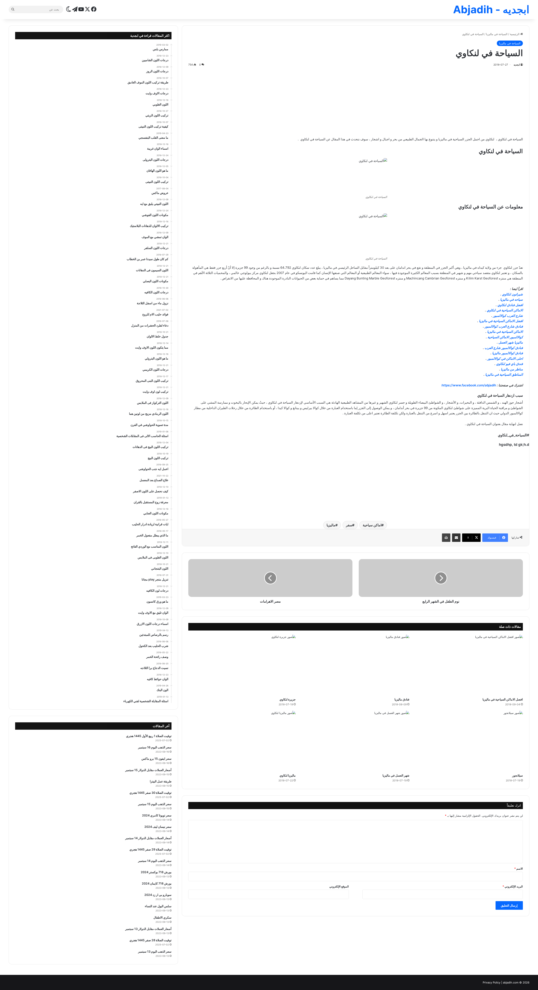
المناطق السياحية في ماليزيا (504, 375)
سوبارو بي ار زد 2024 (157, 895)
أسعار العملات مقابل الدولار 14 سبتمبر (148, 838)
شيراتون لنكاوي (512, 294)
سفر (349, 525)
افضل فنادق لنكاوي (510, 305)
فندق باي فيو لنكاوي (509, 364)
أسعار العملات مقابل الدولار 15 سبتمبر (148, 770)
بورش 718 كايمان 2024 (156, 883)
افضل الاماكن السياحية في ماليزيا (501, 321)
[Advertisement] (355, 100)
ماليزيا (331, 525)
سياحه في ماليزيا (511, 299)
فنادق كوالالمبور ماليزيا (507, 353)
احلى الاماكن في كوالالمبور (505, 359)
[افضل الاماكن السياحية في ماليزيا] (469, 665)
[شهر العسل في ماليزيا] (355, 741)
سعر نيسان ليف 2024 (157, 826)
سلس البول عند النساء (158, 906)
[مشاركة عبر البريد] (456, 537)
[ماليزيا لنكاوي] (242, 741)
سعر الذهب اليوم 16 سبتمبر (154, 747)
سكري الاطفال (162, 917)
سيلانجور (517, 775)
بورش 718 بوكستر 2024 (156, 872)
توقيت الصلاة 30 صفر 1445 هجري (150, 792)
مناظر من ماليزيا (512, 369)
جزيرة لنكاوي (288, 699)
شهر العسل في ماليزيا (395, 775)
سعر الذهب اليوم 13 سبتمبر (154, 951)
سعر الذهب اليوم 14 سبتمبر (154, 860)
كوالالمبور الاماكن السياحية (505, 337)
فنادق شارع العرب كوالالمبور (504, 326)
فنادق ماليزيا (401, 699)
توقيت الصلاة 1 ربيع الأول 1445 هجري (148, 736)
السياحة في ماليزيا (497, 34)
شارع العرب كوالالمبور (508, 316)
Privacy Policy (491, 982)
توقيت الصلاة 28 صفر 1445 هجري (150, 940)
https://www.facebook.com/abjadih (469, 385)
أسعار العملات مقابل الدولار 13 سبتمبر (148, 929)
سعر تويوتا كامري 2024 (156, 815)
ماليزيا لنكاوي (288, 775)
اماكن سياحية (372, 525)
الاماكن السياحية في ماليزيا (505, 332)
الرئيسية (515, 34)
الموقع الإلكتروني (339, 886)
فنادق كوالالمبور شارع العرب (504, 348)
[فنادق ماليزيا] (355, 665)
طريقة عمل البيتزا (160, 781)
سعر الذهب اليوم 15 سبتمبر (154, 804)
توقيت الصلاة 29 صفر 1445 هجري (150, 849)
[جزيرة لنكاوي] (242, 665)
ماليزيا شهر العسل (510, 342)
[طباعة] (446, 537)
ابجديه (517, 64)
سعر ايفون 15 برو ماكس (156, 758)
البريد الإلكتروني (512, 886)
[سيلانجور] (469, 741)
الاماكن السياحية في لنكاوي (505, 310)
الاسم (518, 868)
